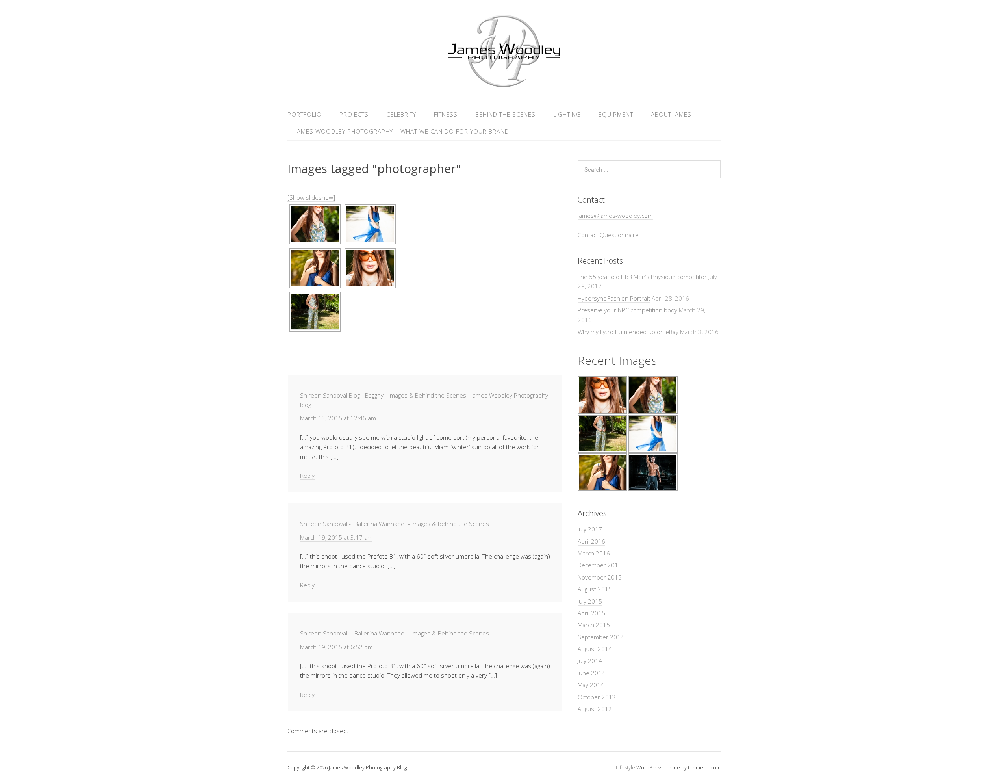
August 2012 (595, 709)
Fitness (446, 114)
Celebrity (401, 114)
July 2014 (590, 661)
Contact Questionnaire (608, 235)
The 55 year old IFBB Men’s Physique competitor (642, 277)
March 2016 (594, 553)
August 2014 (595, 649)
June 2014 (591, 673)
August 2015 (595, 589)
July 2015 (590, 601)
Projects (354, 114)
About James (671, 114)
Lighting (567, 114)
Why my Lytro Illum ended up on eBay (628, 332)
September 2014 (601, 637)
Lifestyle (625, 767)
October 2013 (597, 697)
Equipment (615, 114)
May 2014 (591, 685)
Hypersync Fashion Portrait (614, 298)
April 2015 (591, 613)
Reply (307, 475)
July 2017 (590, 529)
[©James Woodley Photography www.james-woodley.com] (315, 224)
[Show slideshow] (311, 197)
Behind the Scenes (505, 114)
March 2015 (594, 625)
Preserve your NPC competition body (627, 310)
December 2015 (600, 565)
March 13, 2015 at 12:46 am (338, 418)
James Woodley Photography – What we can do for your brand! (403, 131)
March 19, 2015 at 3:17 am (336, 537)
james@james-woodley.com (615, 215)
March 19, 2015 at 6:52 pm (336, 647)
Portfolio (304, 114)
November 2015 (600, 577)
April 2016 (591, 541)
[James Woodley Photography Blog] (503, 86)
